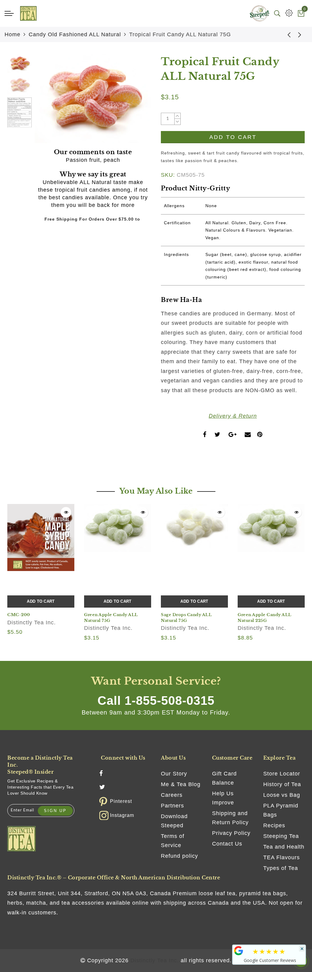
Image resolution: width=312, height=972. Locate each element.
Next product (299, 34)
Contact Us (227, 844)
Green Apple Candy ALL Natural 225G (265, 617)
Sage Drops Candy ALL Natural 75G (186, 617)
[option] (93, 99)
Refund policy (179, 856)
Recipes (274, 825)
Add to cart (41, 601)
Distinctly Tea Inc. (31, 622)
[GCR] (238, 950)
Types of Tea (280, 868)
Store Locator (281, 774)
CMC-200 (18, 614)
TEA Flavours (281, 857)
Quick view (66, 512)
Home (12, 34)
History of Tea (282, 784)
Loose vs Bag (281, 795)
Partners (172, 806)
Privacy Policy (231, 833)
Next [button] (132, 102)
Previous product (284, 34)
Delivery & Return (233, 416)
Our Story (174, 774)
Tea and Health (283, 847)
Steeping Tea (281, 836)
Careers (172, 795)
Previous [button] (45, 102)
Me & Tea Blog (180, 784)
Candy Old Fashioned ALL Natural (75, 34)
